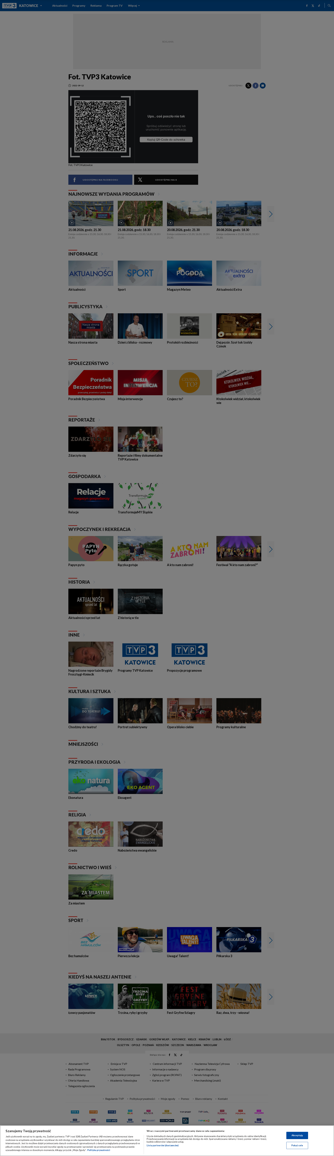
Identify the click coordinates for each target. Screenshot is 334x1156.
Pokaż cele (297, 1145)
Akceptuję (297, 1135)
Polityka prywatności (98, 1150)
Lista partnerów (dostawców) (162, 1145)
